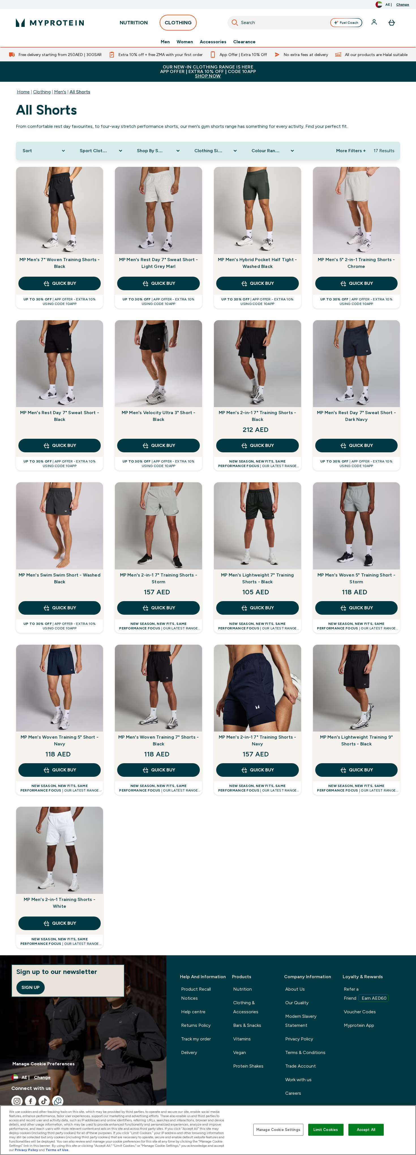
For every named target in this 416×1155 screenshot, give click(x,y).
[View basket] (391, 22)
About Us (295, 989)
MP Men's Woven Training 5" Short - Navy (59, 740)
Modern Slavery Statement (300, 1021)
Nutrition (242, 989)
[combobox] (296, 22)
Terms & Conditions (305, 1052)
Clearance (244, 42)
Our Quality (296, 1002)
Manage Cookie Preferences (43, 1063)
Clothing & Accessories (245, 1007)
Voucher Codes (360, 1011)
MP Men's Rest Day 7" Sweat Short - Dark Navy (356, 416)
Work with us (298, 1079)
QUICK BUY (64, 283)
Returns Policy (196, 1025)
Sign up (31, 987)
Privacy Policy (299, 1038)
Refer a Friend (365, 994)
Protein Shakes (248, 1066)
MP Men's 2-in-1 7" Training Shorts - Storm (158, 578)
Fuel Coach (349, 23)
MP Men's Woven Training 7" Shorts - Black (158, 740)
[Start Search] (235, 22)
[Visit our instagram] (17, 1101)
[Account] (374, 23)
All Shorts (80, 91)
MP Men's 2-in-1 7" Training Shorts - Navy (257, 740)
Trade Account (300, 1066)
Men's (60, 91)
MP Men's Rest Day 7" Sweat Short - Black (59, 416)
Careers (293, 1093)
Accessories (213, 42)
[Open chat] (57, 1101)
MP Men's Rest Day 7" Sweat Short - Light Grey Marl (158, 263)
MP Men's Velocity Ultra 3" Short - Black (159, 416)
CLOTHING (178, 22)
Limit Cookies (326, 1130)
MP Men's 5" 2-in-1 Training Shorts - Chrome (356, 263)
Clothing (42, 91)
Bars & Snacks (247, 1025)
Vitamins (242, 1038)
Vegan (239, 1052)
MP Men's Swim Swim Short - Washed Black (59, 578)
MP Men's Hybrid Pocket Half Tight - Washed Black (257, 263)
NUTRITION (134, 22)
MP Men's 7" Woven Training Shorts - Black (60, 263)
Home (23, 91)
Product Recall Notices (196, 994)
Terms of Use (57, 1150)
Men (165, 42)
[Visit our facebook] (30, 1101)
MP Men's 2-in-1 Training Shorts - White (59, 903)
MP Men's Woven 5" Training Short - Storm (356, 578)
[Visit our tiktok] (44, 1101)
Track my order (196, 1038)
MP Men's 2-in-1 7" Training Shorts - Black (257, 416)
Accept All (366, 1130)
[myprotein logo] (50, 22)
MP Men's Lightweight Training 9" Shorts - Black (356, 740)
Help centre (193, 1011)
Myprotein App (359, 1025)
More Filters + (351, 150)
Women (185, 42)
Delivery (189, 1052)
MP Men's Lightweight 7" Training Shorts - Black (257, 578)
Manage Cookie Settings (278, 1130)
